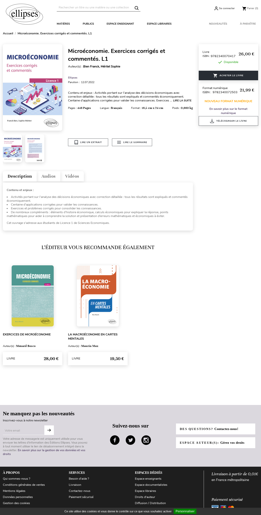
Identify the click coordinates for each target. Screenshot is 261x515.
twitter (130, 440)
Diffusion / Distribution (150, 503)
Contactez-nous (79, 491)
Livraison (75, 485)
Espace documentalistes (151, 485)
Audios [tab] (48, 176)
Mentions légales (14, 491)
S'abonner (49, 430)
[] (136, 8)
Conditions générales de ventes (24, 485)
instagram (146, 440)
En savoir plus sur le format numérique (228, 111)
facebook (115, 440)
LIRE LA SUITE (182, 100)
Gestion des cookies (16, 503)
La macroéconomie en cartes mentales (93, 336)
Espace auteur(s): (212, 443)
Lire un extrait (91, 142)
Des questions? (209, 429)
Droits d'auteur (145, 497)
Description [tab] (20, 176)
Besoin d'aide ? (79, 479)
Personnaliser (185, 511)
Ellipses (72, 77)
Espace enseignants (148, 479)
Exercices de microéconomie (27, 334)
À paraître (248, 24)
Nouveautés (218, 24)
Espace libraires (159, 24)
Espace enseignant (120, 24)
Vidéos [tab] (72, 176)
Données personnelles (18, 497)
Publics (88, 24)
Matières (63, 24)
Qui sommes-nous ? (16, 479)
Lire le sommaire (135, 142)
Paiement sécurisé (81, 497)
